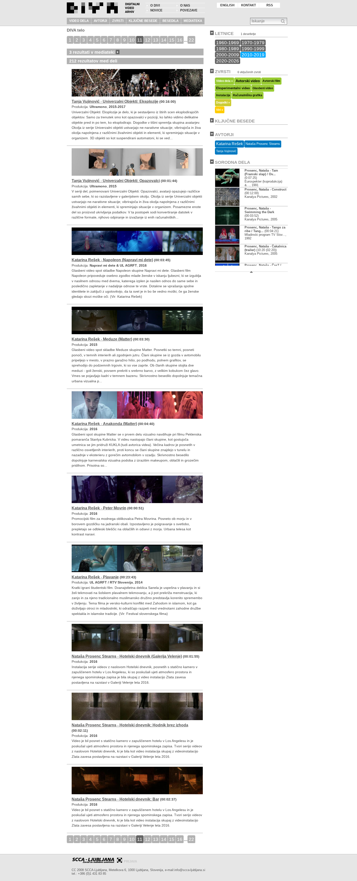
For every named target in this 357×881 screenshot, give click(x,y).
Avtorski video (248, 81)
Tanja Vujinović (226, 151)
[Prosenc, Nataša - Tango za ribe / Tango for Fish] (227, 242)
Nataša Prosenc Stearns (263, 144)
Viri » (219, 109)
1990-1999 (253, 48)
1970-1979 (253, 42)
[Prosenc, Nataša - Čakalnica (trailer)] (227, 261)
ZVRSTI (118, 21)
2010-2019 (253, 54)
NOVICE (156, 10)
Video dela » (224, 80)
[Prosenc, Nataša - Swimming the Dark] (227, 224)
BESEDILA (170, 21)
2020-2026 (227, 60)
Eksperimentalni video (233, 88)
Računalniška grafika (247, 95)
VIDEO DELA (79, 21)
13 (155, 40)
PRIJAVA (130, 861)
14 (163, 40)
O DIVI (155, 5)
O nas (185, 5)
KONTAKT (248, 5)
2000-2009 (227, 54)
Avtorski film (271, 81)
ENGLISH (227, 5)
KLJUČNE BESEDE (143, 21)
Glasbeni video (263, 88)
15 (171, 40)
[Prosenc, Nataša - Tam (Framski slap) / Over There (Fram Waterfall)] (227, 186)
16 (179, 40)
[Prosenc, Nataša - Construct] (227, 205)
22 (191, 40)
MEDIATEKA (193, 21)
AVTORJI (100, 21)
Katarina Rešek (229, 144)
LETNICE (224, 33)
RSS (269, 5)
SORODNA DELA (232, 162)
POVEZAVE (188, 10)
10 (132, 40)
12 (147, 40)
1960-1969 (227, 42)
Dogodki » (223, 102)
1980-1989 (227, 48)
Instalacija (223, 95)
